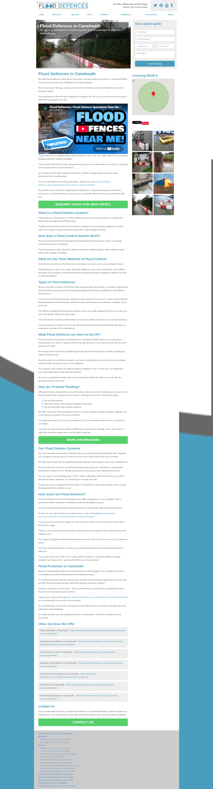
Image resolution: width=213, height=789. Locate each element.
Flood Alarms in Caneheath (52, 757)
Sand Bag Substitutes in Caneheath (56, 760)
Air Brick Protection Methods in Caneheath (59, 765)
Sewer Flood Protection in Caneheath (57, 768)
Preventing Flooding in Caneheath (55, 739)
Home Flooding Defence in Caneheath (55, 777)
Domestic (105, 15)
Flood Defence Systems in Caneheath (55, 733)
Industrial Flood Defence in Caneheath (55, 780)
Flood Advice (151, 15)
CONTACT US (83, 722)
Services (75, 15)
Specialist (56, 15)
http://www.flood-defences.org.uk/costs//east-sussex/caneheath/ (97, 597)
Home (41, 15)
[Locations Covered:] (37, 2)
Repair (170, 15)
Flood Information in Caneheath (52, 783)
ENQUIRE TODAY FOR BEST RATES (83, 204)
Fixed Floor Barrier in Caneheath (55, 751)
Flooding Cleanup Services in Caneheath (56, 786)
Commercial (125, 15)
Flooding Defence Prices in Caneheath (55, 774)
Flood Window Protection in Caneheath (58, 771)
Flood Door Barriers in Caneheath (55, 762)
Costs (89, 15)
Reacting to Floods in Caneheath (55, 742)
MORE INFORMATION (83, 440)
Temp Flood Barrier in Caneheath (55, 748)
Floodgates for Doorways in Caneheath (58, 754)
